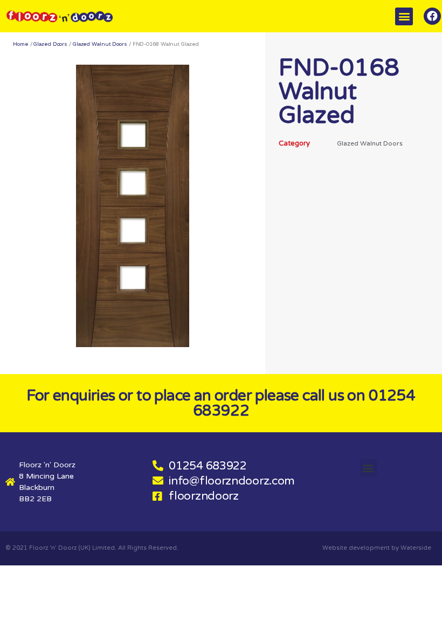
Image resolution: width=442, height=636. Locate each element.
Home (21, 44)
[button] (404, 16)
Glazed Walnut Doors (100, 44)
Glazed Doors (50, 44)
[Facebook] (432, 16)
